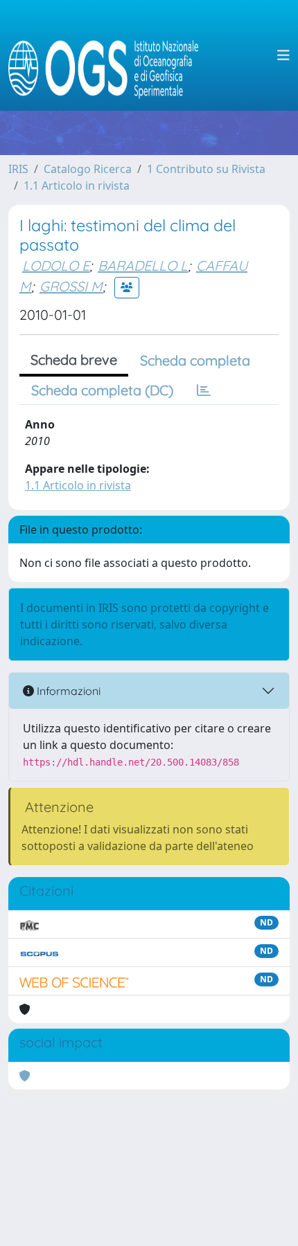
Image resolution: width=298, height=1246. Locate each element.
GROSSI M (71, 286)
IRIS (18, 169)
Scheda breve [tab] (73, 359)
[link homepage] (109, 55)
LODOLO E (55, 265)
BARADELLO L (143, 265)
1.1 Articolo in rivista (77, 185)
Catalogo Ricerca (88, 169)
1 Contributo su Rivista (206, 169)
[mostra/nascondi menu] (283, 55)
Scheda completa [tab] (195, 360)
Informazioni (67, 691)
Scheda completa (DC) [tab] (102, 390)
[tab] (203, 390)
